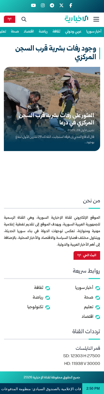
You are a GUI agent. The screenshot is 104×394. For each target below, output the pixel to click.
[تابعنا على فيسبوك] (71, 6)
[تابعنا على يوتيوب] (33, 6)
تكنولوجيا (35, 307)
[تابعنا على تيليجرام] (52, 6)
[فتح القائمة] (96, 19)
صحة (15, 31)
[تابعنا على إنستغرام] (42, 6)
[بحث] (24, 19)
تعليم (88, 307)
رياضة (43, 31)
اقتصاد (29, 31)
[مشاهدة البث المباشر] (9, 19)
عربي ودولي (73, 31)
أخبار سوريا (94, 31)
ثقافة (56, 31)
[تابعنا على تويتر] (61, 6)
